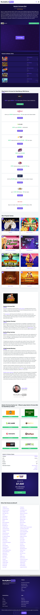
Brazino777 (29, 416)
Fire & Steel (22, 540)
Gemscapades (5, 545)
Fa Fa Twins (22, 539)
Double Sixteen (23, 534)
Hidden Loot (22, 556)
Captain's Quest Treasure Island (26, 527)
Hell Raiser (4, 556)
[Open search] (36, 2)
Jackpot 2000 (4, 560)
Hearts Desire (5, 554)
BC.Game (10, 427)
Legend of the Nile (23, 567)
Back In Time (4, 517)
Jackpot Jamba (5, 562)
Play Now (20, 104)
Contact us (23, 599)
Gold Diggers (4, 548)
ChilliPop (4, 531)
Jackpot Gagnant (23, 560)
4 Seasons (22, 507)
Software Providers (24, 585)
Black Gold (22, 520)
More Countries (5, 606)
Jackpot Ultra (22, 562)
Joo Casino (10, 437)
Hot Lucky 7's (4, 557)
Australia (3, 601)
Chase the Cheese (23, 530)
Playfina (29, 427)
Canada (3, 599)
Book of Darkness (5, 522)
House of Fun (22, 557)
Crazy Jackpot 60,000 (24, 531)
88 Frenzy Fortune (5, 510)
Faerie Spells (4, 540)
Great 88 (21, 551)
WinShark (10, 416)
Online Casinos (23, 587)
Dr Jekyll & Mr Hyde (6, 536)
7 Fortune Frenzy (5, 508)
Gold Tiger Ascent (23, 548)
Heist (21, 554)
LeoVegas (29, 437)
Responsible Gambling (25, 601)
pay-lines (21, 368)
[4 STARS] (21, 9)
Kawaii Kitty (4, 565)
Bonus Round (30, 327)
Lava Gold (4, 567)
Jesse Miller (24, 388)
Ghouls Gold (22, 545)
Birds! (3, 520)
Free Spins (35, 469)
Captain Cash (5, 527)
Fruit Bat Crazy (23, 542)
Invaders (4, 559)
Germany (4, 604)
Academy (22, 590)
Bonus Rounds (35, 465)
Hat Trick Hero (22, 553)
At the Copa (22, 514)
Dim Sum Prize (5, 534)
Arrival (3, 514)
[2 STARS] (18, 9)
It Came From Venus (24, 559)
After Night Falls (5, 513)
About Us (22, 598)
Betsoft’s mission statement (8, 372)
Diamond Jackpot (23, 533)
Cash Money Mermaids (24, 528)
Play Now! (20, 492)
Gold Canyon (22, 547)
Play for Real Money (34, 23)
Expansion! (4, 539)
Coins (36, 466)
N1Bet (10, 448)
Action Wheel (22, 511)
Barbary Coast (22, 519)
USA (3, 598)
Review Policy (23, 606)
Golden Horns (22, 550)
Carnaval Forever (5, 528)
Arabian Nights (21, 308)
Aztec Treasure (23, 516)
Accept (23, 612)
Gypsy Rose (4, 553)
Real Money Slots (24, 584)
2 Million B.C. (4, 507)
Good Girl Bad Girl (5, 551)
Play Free (20, 37)
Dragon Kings (5, 537)
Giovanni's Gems (5, 547)
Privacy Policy (23, 604)
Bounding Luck (5, 525)
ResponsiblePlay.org (26, 575)
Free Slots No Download (25, 582)
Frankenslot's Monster (6, 542)
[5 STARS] (22, 9)
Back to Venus (22, 517)
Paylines (36, 468)
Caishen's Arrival (23, 525)
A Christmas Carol (23, 510)
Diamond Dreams (5, 533)
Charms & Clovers (5, 530)
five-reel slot (7, 314)
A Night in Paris (5, 511)
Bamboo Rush (5, 519)
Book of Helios (22, 522)
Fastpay (29, 448)
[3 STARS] (20, 9)
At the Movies (5, 516)
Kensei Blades (22, 565)
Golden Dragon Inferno (6, 550)
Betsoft (36, 456)
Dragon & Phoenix (23, 536)
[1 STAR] (17, 9)
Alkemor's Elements (23, 513)
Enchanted (22, 537)
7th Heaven (22, 508)
